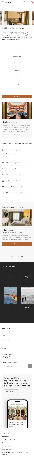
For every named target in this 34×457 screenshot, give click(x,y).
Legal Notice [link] (5, 433)
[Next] (22, 256)
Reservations (5, 340)
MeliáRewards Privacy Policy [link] (10, 439)
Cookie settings (6, 446)
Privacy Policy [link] (6, 436)
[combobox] (28, 2)
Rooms (5, 8)
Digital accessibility (7, 449)
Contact (4, 348)
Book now (17, 96)
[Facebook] (3, 357)
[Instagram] (6, 357)
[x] (10, 357)
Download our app (11, 391)
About (3, 335)
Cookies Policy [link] (6, 443)
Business (4, 344)
